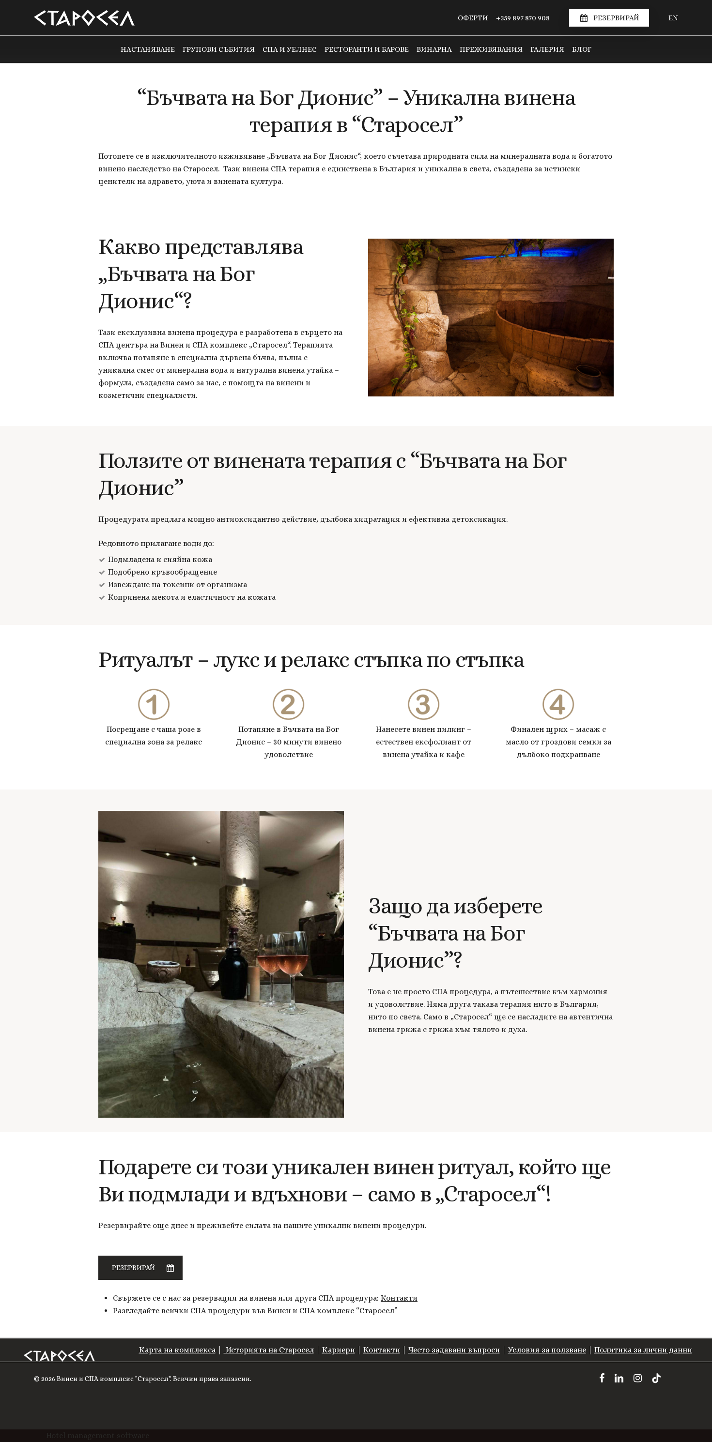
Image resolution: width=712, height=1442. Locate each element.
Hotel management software (97, 1435)
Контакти (399, 1298)
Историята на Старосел (269, 1349)
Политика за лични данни (643, 1349)
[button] (140, 1268)
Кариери (338, 1349)
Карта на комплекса (177, 1349)
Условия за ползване (547, 1349)
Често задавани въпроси (454, 1349)
